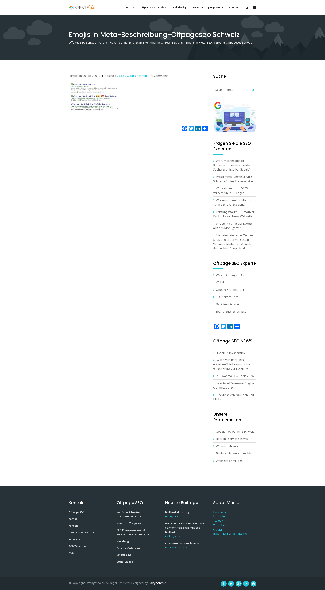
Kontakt (74, 519)
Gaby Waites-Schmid (133, 76)
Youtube (219, 525)
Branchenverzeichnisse (231, 311)
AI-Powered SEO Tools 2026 (235, 376)
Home (130, 7)
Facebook (219, 512)
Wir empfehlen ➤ (227, 446)
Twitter (218, 521)
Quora (217, 530)
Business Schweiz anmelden (234, 453)
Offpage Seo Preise (153, 7)
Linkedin (219, 516)
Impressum (75, 539)
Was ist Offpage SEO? (208, 7)
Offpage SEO (76, 512)
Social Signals (125, 561)
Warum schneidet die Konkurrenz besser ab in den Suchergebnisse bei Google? (232, 165)
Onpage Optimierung (230, 290)
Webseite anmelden (229, 461)
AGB (71, 552)
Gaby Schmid (157, 583)
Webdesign (179, 7)
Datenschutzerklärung (82, 532)
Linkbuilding (124, 554)
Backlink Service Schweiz (232, 439)
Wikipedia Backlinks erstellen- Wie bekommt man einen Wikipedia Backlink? (232, 364)
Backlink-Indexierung (231, 352)
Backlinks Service (227, 304)
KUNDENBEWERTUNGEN (230, 534)
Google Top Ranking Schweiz (235, 431)
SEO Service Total (227, 297)
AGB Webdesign (78, 546)
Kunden (234, 7)
